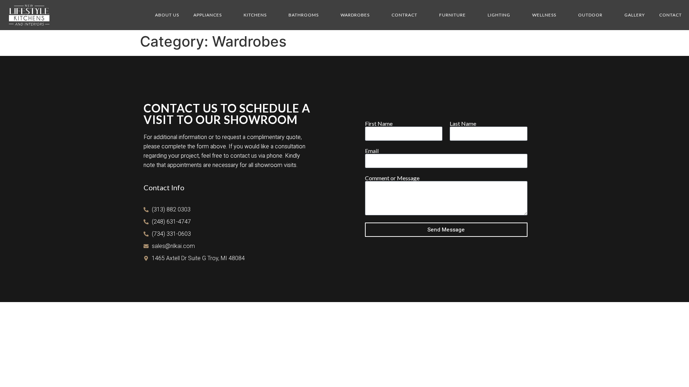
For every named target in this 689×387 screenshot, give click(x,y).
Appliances (207, 15)
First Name (379, 123)
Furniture (452, 15)
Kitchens (255, 15)
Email (372, 151)
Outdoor (590, 15)
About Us (167, 15)
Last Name (463, 123)
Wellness (544, 15)
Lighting (499, 15)
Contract (404, 15)
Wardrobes (355, 15)
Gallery (634, 15)
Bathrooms (304, 15)
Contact (670, 15)
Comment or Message (392, 178)
